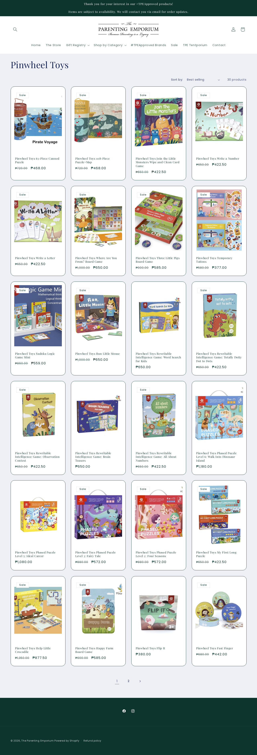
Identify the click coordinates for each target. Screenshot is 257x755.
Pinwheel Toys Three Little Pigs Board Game (157, 259)
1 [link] (117, 681)
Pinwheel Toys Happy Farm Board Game (94, 650)
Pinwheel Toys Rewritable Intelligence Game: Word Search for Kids (158, 357)
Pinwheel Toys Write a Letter (35, 258)
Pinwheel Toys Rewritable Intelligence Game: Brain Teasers (93, 456)
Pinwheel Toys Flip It (150, 648)
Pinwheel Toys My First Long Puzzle (216, 554)
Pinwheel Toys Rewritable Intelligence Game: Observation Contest (37, 456)
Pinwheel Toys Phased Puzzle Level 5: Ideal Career (35, 554)
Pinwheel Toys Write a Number (217, 158)
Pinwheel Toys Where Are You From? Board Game (96, 259)
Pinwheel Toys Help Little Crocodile (33, 650)
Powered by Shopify (66, 740)
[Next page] (140, 681)
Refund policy (92, 740)
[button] (15, 29)
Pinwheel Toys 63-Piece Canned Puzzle (37, 160)
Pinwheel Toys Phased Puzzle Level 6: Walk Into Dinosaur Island (216, 456)
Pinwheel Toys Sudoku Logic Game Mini (35, 355)
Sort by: (177, 80)
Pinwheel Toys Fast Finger (214, 648)
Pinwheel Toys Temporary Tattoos (214, 259)
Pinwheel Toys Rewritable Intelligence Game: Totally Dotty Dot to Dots (219, 357)
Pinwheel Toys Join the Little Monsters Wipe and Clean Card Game (157, 162)
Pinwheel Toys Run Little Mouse (97, 354)
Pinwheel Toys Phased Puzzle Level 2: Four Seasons (156, 554)
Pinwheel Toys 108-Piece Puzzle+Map (92, 160)
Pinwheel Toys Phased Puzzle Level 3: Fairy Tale (95, 554)
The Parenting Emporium (37, 740)
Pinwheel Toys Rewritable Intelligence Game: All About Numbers (156, 456)
